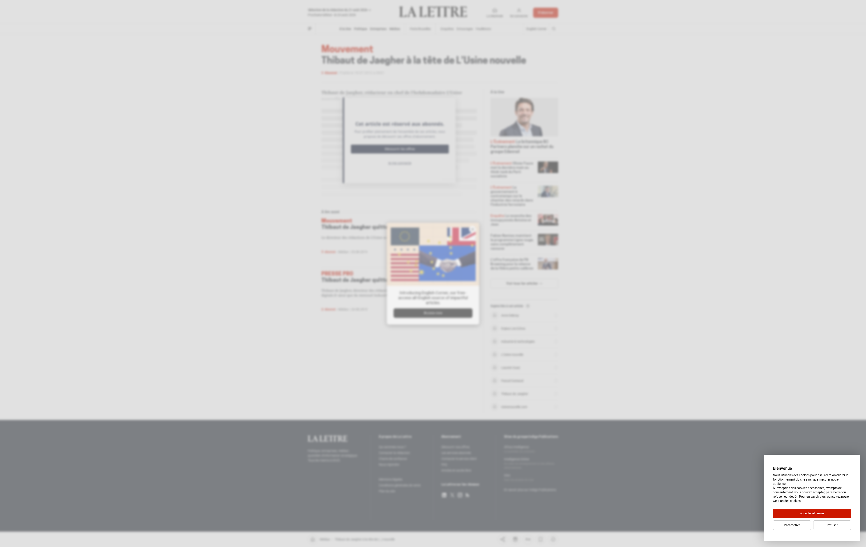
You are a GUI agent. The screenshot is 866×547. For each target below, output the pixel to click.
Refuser (832, 525)
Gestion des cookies (787, 501)
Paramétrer (792, 525)
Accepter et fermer (812, 513)
